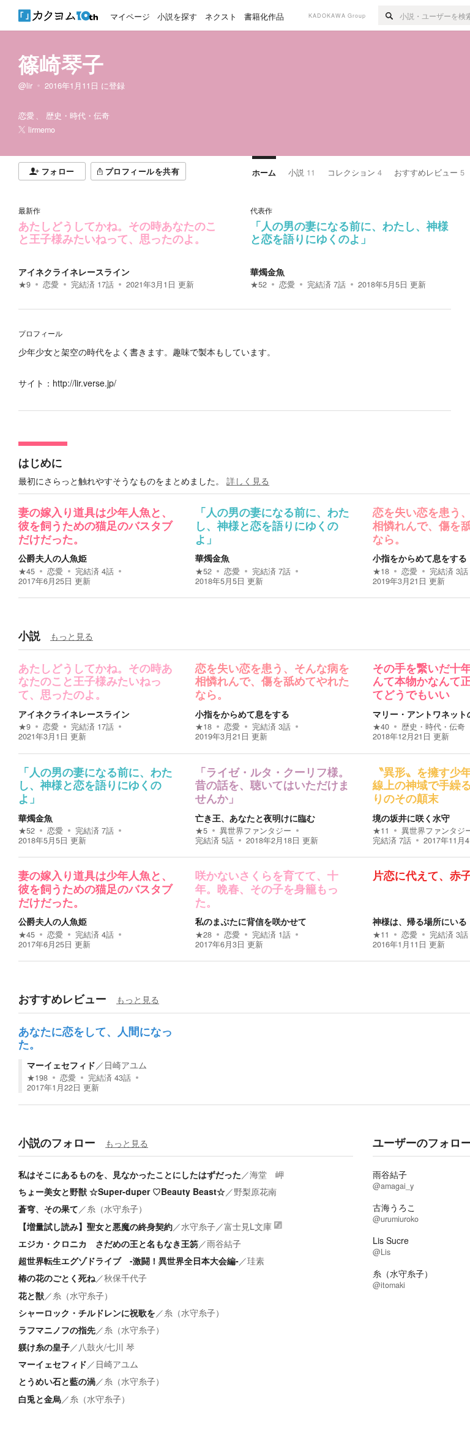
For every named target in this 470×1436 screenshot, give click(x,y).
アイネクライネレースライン (74, 271)
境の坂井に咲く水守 (411, 818)
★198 (37, 1078)
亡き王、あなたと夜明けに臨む (255, 818)
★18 (381, 571)
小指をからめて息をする (420, 558)
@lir (25, 86)
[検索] (389, 15)
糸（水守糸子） (117, 1208)
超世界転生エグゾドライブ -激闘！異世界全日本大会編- (128, 1260)
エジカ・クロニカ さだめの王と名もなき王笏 (108, 1243)
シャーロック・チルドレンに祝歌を (86, 1312)
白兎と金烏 (39, 1399)
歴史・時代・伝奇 (433, 726)
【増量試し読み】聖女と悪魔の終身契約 (95, 1226)
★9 (24, 284)
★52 (258, 284)
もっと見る (71, 636)
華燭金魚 (267, 271)
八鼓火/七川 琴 (106, 1347)
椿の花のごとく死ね (56, 1277)
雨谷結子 (224, 1243)
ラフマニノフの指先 (56, 1329)
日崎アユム (125, 1065)
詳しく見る (247, 481)
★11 (381, 830)
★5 (201, 830)
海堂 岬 (267, 1174)
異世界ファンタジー (255, 830)
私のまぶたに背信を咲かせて (251, 921)
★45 (26, 571)
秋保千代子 (125, 1277)
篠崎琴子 (61, 63)
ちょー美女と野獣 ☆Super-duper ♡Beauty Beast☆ (121, 1191)
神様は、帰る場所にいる (420, 921)
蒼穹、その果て (48, 1208)
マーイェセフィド (61, 1065)
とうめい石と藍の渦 (56, 1381)
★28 (203, 934)
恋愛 (51, 284)
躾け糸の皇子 (44, 1347)
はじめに (40, 462)
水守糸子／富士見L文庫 (226, 1226)
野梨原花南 (255, 1191)
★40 (381, 726)
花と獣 (31, 1295)
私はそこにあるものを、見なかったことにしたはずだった (129, 1174)
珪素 (255, 1260)
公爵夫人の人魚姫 (52, 558)
